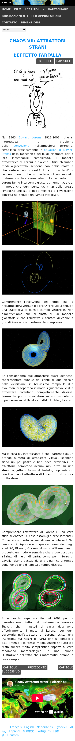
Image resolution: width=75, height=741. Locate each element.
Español (14, 731)
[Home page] (37, 4)
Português (44, 731)
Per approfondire (46, 15)
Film (17, 9)
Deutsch (13, 735)
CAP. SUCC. (64, 61)
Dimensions (30, 22)
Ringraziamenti (15, 15)
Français (16, 727)
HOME (6, 9)
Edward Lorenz (30, 137)
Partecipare (58, 9)
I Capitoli (31, 10)
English (29, 727)
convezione (21, 145)
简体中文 (28, 731)
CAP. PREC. (45, 61)
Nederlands (45, 727)
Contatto (9, 22)
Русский (61, 727)
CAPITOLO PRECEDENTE (24, 667)
